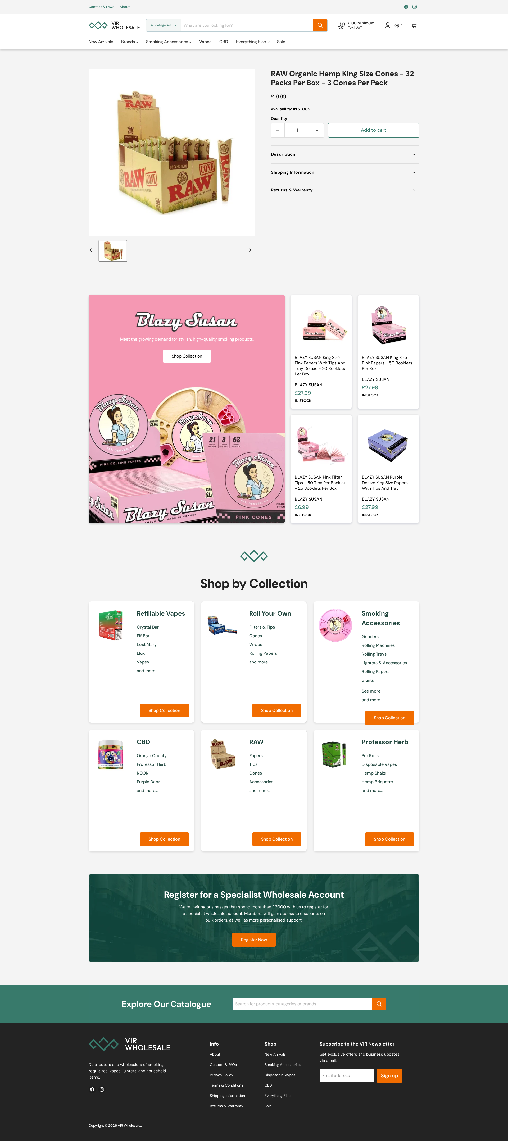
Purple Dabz (148, 782)
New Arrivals (101, 41)
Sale (281, 41)
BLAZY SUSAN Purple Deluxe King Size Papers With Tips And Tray (385, 482)
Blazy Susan (308, 385)
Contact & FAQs (101, 7)
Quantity (279, 118)
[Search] (320, 25)
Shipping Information (227, 1095)
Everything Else (251, 41)
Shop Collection (164, 710)
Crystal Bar (148, 627)
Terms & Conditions (226, 1085)
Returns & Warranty (226, 1105)
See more (371, 691)
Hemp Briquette (377, 782)
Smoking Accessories (167, 41)
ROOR (142, 773)
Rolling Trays (374, 654)
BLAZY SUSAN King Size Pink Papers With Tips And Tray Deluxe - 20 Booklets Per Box (320, 366)
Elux (141, 653)
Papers (256, 755)
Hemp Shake (374, 773)
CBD (223, 41)
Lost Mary (147, 644)
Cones (255, 636)
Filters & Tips (262, 627)
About (125, 7)
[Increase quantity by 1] (317, 130)
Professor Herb (151, 764)
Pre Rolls (370, 755)
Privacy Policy (221, 1075)
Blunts (368, 680)
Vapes (205, 41)
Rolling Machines (378, 645)
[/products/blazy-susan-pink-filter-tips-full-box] (321, 445)
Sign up (389, 1076)
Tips (253, 764)
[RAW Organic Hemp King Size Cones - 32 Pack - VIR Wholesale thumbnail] (113, 250)
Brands (128, 41)
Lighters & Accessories (384, 663)
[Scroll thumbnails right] (249, 250)
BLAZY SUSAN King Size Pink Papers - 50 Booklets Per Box (387, 363)
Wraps (255, 644)
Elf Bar (143, 636)
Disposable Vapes (379, 764)
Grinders (370, 636)
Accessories (261, 782)
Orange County (152, 755)
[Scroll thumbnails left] (91, 250)
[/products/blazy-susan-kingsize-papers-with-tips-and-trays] (321, 325)
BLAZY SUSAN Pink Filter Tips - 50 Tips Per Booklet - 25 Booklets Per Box (320, 482)
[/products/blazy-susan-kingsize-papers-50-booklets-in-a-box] (388, 325)
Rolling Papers (263, 653)
